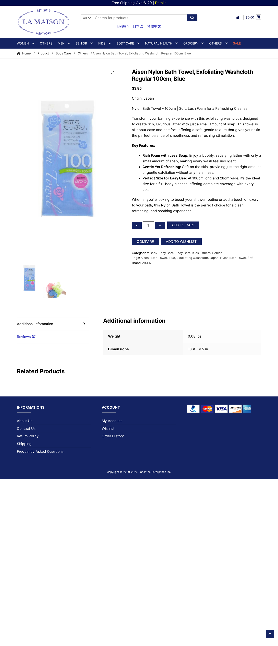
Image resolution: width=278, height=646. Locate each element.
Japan (214, 258)
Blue (172, 258)
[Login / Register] (237, 17)
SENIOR (81, 43)
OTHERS (215, 43)
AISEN (146, 263)
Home (26, 53)
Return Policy (28, 436)
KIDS (101, 43)
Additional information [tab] (35, 324)
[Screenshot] (29, 277)
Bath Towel (158, 258)
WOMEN (23, 43)
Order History (113, 436)
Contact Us (26, 428)
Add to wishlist (181, 241)
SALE (237, 43)
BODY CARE (125, 43)
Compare (145, 241)
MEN (61, 43)
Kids (195, 253)
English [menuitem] (123, 26)
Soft (250, 258)
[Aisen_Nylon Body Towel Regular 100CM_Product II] (54, 289)
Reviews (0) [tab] (26, 336)
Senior (217, 253)
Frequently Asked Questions (40, 451)
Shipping (24, 444)
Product (43, 53)
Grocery (190, 43)
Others (46, 43)
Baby (153, 253)
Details (160, 3)
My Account (112, 421)
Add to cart (183, 225)
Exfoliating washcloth (192, 258)
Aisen (145, 258)
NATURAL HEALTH (158, 43)
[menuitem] (123, 26)
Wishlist (108, 428)
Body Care (63, 53)
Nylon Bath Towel (233, 258)
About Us (24, 421)
